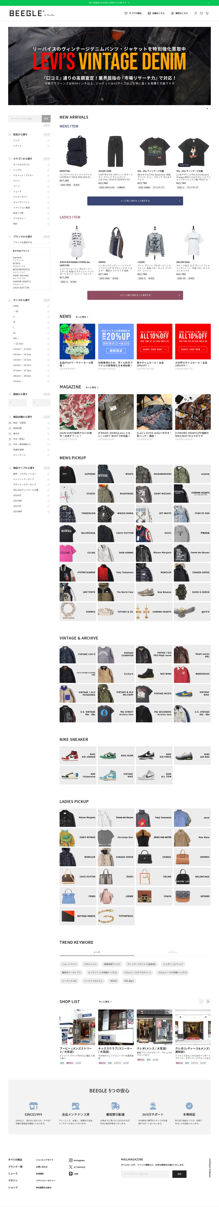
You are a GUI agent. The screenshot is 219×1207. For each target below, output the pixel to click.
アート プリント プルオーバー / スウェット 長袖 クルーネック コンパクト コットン (154, 268)
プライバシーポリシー (45, 1180)
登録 (179, 1174)
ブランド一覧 (15, 1166)
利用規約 (40, 1173)
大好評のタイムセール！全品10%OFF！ (191, 364)
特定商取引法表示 (44, 1187)
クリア (46, 125)
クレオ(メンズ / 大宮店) (152, 1048)
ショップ (13, 1187)
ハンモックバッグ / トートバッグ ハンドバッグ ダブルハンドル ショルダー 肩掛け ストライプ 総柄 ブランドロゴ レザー (115, 268)
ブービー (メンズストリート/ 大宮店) (76, 1050)
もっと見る (81, 317)
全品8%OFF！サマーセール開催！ (76, 364)
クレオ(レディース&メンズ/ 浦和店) (192, 1050)
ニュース (13, 1173)
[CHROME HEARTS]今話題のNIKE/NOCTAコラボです (192, 434)
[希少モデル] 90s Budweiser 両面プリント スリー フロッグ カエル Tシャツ (155, 177)
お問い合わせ (42, 1166)
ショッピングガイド (44, 1159)
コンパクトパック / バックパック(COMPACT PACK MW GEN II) (76, 176)
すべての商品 (15, 1159)
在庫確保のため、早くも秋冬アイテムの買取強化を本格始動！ (115, 364)
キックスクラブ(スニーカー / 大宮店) (115, 1050)
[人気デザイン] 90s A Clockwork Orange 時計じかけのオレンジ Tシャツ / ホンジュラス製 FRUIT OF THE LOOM (193, 177)
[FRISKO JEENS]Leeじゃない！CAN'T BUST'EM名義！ (114, 434)
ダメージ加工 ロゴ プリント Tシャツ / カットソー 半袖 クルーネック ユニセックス (193, 268)
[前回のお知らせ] (10, 3)
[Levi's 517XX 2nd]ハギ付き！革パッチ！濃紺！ (154, 434)
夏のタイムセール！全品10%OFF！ (150, 364)
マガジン (13, 1180)
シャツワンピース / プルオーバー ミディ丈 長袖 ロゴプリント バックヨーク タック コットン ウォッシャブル (77, 271)
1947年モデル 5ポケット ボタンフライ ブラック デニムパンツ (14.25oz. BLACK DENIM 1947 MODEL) (115, 177)
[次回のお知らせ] (208, 3)
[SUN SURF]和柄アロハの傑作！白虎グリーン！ (76, 434)
